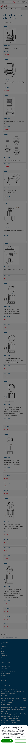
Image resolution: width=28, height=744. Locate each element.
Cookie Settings (20, 741)
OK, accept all (7, 741)
